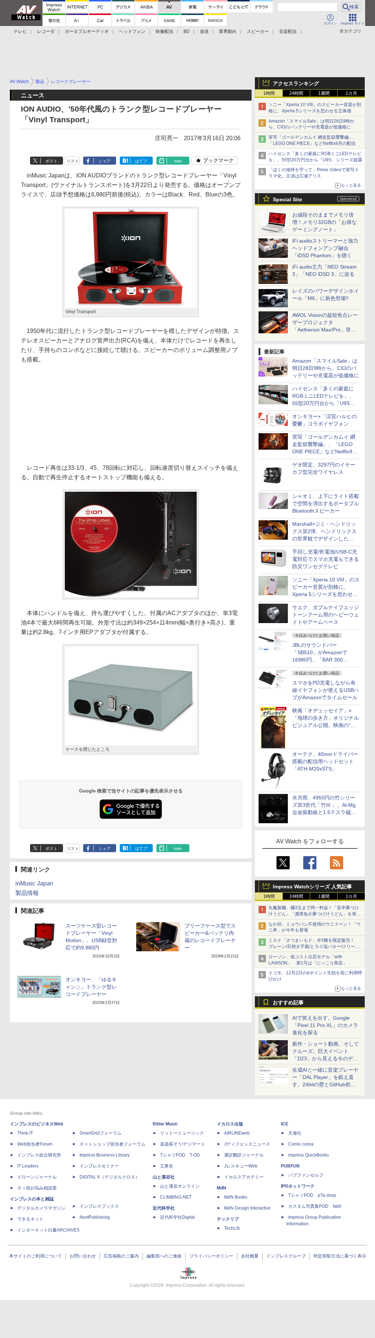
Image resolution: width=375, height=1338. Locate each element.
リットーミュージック (182, 1133)
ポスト (51, 161)
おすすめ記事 (288, 1002)
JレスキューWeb (240, 1166)
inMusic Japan (34, 883)
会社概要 (250, 1256)
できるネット (30, 1219)
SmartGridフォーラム (100, 1133)
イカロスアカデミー (244, 1177)
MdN (221, 1188)
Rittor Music (165, 1124)
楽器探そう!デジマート (182, 1144)
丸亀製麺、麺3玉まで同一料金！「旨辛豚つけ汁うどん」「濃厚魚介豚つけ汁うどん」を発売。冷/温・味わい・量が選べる (313, 914)
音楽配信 (288, 31)
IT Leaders (27, 1166)
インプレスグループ (286, 1256)
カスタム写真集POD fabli (314, 1206)
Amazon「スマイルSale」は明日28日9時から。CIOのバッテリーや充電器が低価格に (325, 368)
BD (186, 31)
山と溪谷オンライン (180, 1186)
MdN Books (235, 1197)
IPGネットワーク (298, 1186)
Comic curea (300, 1144)
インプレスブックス (99, 1206)
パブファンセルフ (305, 1175)
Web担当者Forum (34, 1144)
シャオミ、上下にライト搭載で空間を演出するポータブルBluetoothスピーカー (325, 503)
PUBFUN (290, 1166)
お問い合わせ (83, 1256)
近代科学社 (164, 1208)
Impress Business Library (104, 1155)
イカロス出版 (230, 1124)
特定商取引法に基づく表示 (339, 1256)
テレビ (20, 31)
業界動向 (228, 31)
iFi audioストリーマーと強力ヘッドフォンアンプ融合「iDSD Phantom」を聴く (325, 248)
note (178, 161)
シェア (105, 161)
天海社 (294, 1133)
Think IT (25, 1133)
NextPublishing (94, 1217)
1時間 (269, 93)
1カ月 (351, 93)
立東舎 (166, 1166)
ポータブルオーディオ (87, 31)
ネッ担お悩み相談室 (37, 1188)
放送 (204, 31)
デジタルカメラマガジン (41, 1208)
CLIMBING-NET (176, 1197)
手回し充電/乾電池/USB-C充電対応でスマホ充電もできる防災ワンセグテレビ (325, 559)
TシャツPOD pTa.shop (312, 1195)
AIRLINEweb (237, 1133)
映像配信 (164, 31)
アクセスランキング (296, 83)
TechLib (232, 1228)
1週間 (324, 93)
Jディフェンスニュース (247, 1144)
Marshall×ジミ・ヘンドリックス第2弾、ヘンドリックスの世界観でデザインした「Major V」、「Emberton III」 (324, 538)
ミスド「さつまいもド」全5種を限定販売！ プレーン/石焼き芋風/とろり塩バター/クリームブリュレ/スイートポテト (314, 946)
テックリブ (228, 1219)
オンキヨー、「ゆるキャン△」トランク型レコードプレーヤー (91, 987)
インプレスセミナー (99, 1166)
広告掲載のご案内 (121, 1256)
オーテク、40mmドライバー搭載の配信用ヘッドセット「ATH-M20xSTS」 (325, 761)
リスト (73, 161)
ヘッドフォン (132, 31)
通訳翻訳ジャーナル (244, 1155)
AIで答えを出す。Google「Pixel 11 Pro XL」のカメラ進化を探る (325, 1025)
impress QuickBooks (308, 1155)
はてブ (141, 161)
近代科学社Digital (177, 1217)
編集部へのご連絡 (164, 1256)
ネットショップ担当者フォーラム (112, 1144)
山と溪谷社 (164, 1177)
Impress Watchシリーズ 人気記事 (312, 886)
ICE (284, 1124)
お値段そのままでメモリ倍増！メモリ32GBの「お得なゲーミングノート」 (324, 222)
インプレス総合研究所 (39, 1155)
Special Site (287, 199)
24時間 (296, 93)
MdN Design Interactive (247, 1208)
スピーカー (258, 31)
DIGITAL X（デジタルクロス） (109, 1177)
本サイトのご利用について (35, 1256)
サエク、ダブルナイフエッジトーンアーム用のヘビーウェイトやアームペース (325, 614)
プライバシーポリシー (211, 1256)
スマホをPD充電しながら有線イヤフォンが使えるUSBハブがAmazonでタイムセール (325, 690)
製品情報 (27, 893)
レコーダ (46, 31)
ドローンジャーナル (37, 1177)
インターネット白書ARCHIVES (48, 1230)
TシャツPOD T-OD (180, 1155)
